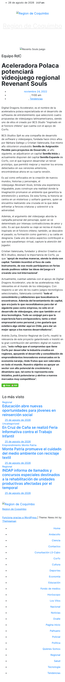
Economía (54, 576)
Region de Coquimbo (32, 26)
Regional (7, 402)
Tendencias (36, 98)
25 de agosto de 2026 (18, 419)
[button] (31, 39)
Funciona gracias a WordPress (19, 517)
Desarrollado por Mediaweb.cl (32, 496)
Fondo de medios (50, 588)
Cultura (56, 564)
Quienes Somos (51, 648)
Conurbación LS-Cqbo (47, 552)
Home (57, 528)
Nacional (55, 606)
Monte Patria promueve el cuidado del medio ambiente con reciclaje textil (31, 453)
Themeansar (9, 521)
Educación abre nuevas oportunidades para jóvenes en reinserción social (29, 410)
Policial (56, 636)
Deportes (55, 570)
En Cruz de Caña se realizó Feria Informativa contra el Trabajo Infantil (30, 431)
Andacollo (54, 534)
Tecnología (54, 666)
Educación (54, 582)
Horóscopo (53, 594)
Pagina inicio (53, 624)
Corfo (57, 558)
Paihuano (55, 630)
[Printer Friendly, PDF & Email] (10, 385)
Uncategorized (10, 423)
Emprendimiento (12, 445)
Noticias (55, 612)
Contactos (54, 546)
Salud (57, 660)
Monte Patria (29, 445)
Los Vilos (55, 600)
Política (56, 642)
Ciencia (56, 540)
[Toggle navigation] (57, 39)
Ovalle (56, 618)
